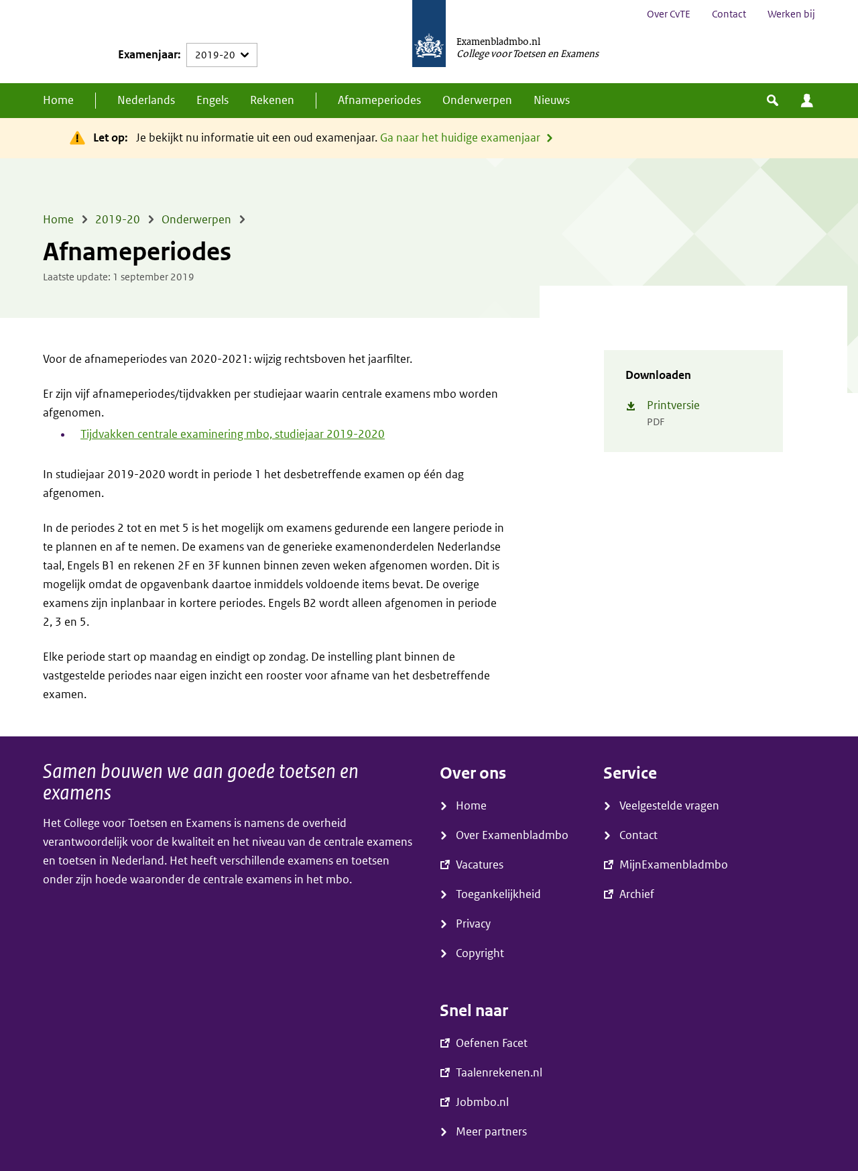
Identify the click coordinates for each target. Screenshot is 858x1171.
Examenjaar (148, 55)
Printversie (673, 405)
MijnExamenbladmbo (807, 101)
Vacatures (479, 865)
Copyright (480, 953)
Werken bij (791, 14)
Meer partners (491, 1132)
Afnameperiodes (379, 100)
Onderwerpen (477, 100)
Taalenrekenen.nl (499, 1073)
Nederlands (146, 100)
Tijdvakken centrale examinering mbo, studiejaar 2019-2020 (232, 434)
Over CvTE (668, 14)
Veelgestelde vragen (669, 806)
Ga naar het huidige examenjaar (460, 138)
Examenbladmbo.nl (498, 41)
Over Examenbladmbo (512, 835)
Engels (212, 100)
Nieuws (552, 100)
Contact (729, 14)
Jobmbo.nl (482, 1102)
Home (58, 100)
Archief (636, 894)
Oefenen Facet (492, 1043)
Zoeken (772, 101)
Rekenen (272, 100)
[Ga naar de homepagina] (429, 41)
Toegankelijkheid (498, 894)
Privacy (473, 924)
